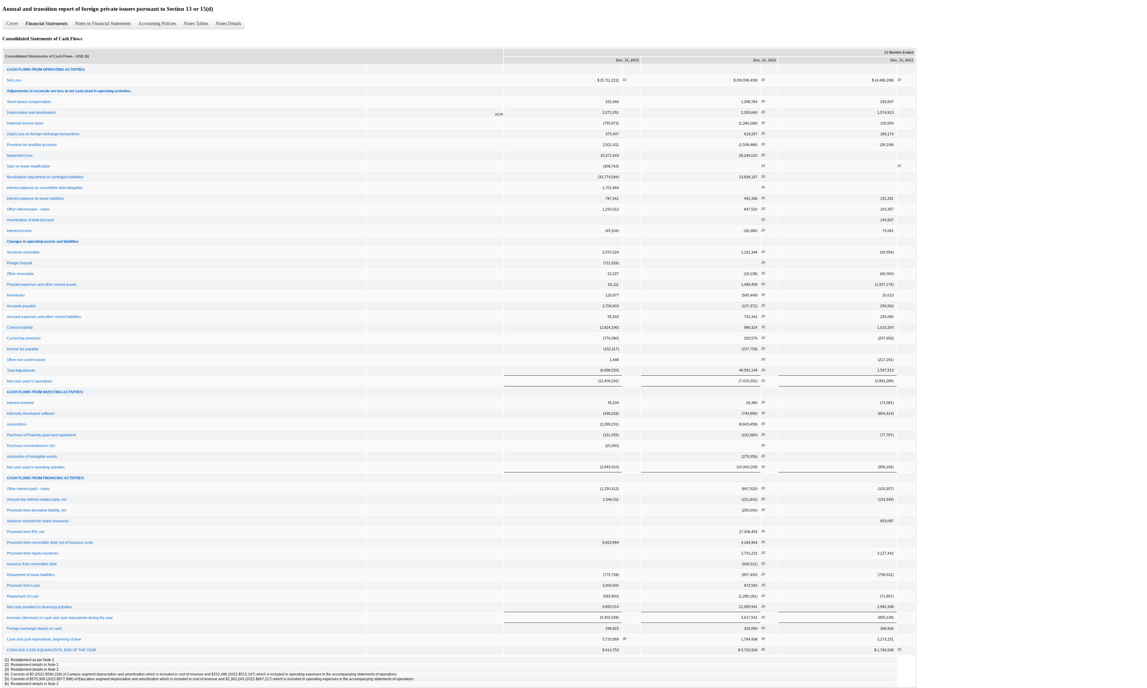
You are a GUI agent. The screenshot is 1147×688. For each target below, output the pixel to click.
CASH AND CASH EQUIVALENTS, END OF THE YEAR (51, 650)
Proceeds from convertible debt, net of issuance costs (50, 542)
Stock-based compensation (29, 102)
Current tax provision (24, 338)
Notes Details (228, 23)
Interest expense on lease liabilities (35, 198)
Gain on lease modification (28, 166)
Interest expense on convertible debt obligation (45, 188)
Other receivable (20, 274)
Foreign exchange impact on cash (34, 628)
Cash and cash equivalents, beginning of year (44, 639)
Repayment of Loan (23, 596)
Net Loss (14, 80)
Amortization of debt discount (30, 220)
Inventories (16, 295)
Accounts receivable (23, 252)
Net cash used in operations (29, 381)
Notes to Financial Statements (103, 23)
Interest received (20, 403)
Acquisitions (17, 424)
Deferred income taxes (25, 123)
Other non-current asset (26, 360)
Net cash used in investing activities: (36, 467)
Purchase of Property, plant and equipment (41, 435)
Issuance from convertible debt (31, 564)
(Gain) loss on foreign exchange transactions (43, 134)
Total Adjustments (21, 370)
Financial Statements (46, 23)
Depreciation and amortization (31, 112)
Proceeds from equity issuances (33, 553)
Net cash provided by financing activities (39, 607)
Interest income (19, 231)
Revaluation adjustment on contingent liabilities (45, 177)
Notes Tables (196, 23)
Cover (12, 23)
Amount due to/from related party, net (36, 499)
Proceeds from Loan (23, 585)
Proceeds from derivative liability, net (36, 510)
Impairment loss (20, 155)
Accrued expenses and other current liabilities (44, 317)
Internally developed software (31, 413)
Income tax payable (23, 349)
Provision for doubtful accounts (32, 145)
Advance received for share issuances (38, 521)
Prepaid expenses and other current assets (41, 284)
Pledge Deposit (19, 263)
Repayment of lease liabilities (31, 575)
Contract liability (20, 327)
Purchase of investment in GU (31, 446)
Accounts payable (21, 306)
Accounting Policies (157, 23)
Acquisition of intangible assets (32, 456)
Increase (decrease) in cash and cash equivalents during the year (60, 618)
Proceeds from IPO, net (25, 532)
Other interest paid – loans (28, 209)
